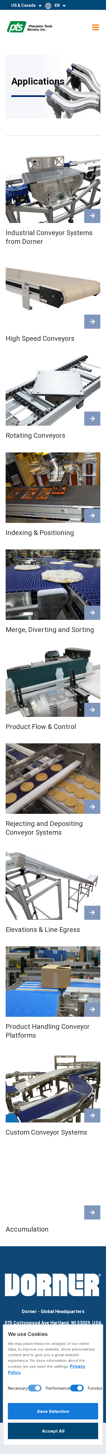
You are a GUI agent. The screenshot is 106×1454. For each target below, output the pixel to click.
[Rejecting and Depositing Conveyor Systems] (92, 807)
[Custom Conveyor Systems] (92, 1115)
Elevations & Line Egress (43, 930)
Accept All (53, 1431)
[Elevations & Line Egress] (92, 913)
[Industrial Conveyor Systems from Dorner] (92, 216)
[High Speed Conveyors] (92, 322)
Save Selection (53, 1411)
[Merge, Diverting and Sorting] (92, 613)
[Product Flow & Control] (92, 710)
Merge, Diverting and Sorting (50, 630)
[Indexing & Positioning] (92, 516)
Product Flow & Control (41, 727)
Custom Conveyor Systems (46, 1132)
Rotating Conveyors (35, 435)
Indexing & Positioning (40, 533)
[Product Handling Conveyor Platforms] (92, 1010)
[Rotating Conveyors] (92, 419)
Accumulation (27, 1229)
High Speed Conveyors (40, 338)
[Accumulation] (92, 1212)
